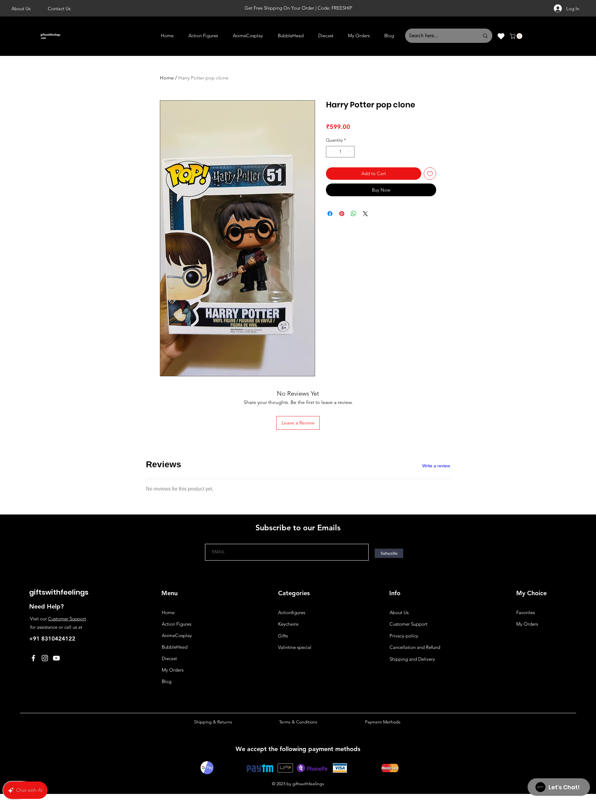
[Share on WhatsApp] (353, 213)
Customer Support (67, 619)
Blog (166, 681)
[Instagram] (45, 658)
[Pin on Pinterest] (341, 213)
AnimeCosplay (177, 635)
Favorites (525, 612)
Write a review (436, 466)
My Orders (172, 670)
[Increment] (350, 151)
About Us (399, 612)
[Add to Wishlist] (430, 173)
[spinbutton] (340, 151)
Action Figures (176, 624)
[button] (517, 36)
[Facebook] (33, 658)
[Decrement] (331, 151)
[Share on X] (365, 213)
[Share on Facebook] (330, 213)
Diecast (169, 658)
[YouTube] (56, 658)
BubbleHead (174, 647)
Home (167, 78)
